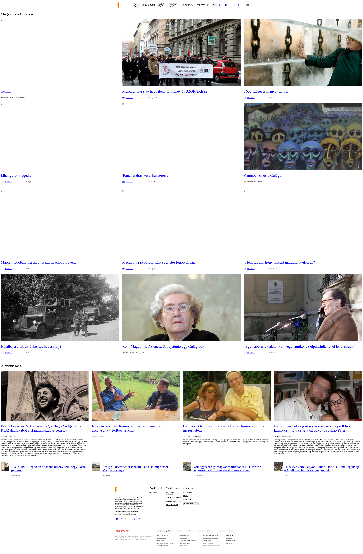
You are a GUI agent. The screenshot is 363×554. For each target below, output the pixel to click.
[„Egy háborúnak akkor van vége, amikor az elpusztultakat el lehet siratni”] (303, 307)
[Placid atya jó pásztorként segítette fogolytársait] (181, 223)
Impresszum (153, 492)
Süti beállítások (189, 503)
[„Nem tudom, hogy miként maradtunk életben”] (303, 223)
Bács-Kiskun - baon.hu (162, 535)
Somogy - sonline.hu (208, 543)
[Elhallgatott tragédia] (60, 136)
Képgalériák (187, 499)
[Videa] (225, 5)
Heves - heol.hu (183, 545)
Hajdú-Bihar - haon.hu (185, 543)
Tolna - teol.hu (229, 535)
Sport (286, 475)
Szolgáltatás (221, 531)
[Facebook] (230, 5)
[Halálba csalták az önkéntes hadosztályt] (60, 307)
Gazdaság (189, 531)
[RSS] (238, 5)
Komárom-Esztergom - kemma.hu (210, 538)
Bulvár (210, 531)
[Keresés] (214, 5)
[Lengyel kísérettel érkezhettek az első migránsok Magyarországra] (96, 466)
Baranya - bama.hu (161, 538)
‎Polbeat (94, 436)
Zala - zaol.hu (229, 543)
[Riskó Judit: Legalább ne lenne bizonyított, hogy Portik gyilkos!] (5, 466)
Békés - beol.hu (160, 540)
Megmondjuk (148, 5)
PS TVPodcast (187, 492)
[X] (234, 5)
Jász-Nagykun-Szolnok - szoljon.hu (211, 535)
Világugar (187, 5)
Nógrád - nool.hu (207, 540)
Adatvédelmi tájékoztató (170, 493)
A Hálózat (4, 436)
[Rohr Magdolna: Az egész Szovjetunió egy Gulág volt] (181, 307)
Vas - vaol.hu (229, 538)
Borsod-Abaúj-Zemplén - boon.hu (165, 543)
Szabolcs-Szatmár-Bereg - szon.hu (211, 545)
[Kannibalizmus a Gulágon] (303, 136)
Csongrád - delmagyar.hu (163, 545)
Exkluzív (277, 436)
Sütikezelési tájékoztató (173, 497)
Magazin (200, 531)
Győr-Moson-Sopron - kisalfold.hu (188, 540)
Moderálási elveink (172, 505)
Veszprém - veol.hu (230, 540)
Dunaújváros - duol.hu (185, 535)
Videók (185, 496)
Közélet (179, 531)
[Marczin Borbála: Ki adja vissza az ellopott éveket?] (60, 223)
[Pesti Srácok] (123, 5)
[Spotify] (134, 518)
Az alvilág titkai (16, 475)
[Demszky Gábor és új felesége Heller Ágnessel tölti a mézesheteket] (227, 396)
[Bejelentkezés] (220, 5)
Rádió (231, 531)
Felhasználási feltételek (173, 501)
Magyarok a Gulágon (7, 97)
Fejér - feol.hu (183, 538)
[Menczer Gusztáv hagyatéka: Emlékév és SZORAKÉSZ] (181, 52)
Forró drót (161, 5)
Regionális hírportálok (164, 531)
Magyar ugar (173, 5)
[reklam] (60, 52)
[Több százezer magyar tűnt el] (303, 52)
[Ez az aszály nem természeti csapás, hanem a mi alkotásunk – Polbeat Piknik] (136, 396)
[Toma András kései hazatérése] (181, 136)
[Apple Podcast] (139, 518)
